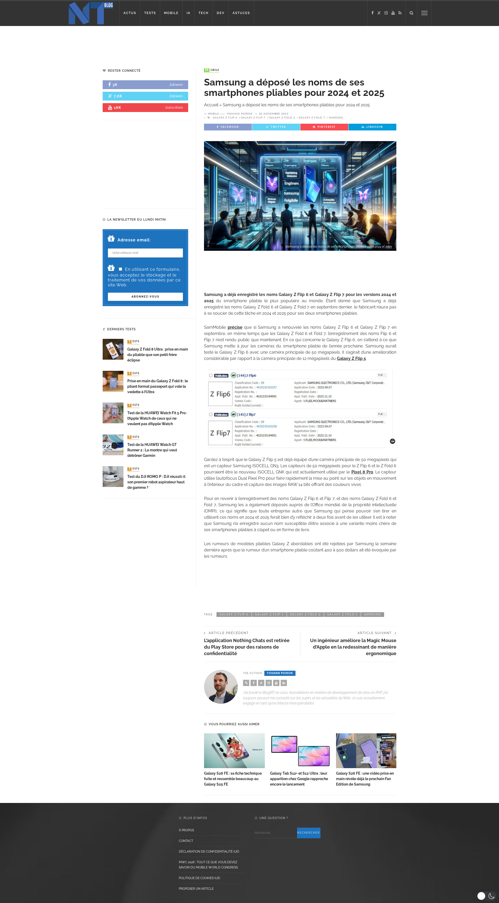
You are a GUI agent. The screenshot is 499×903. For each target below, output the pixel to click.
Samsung (336, 117)
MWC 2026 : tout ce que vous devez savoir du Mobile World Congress (208, 864)
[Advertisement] (99, 43)
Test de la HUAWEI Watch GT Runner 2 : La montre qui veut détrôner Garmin (152, 450)
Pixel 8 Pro (362, 472)
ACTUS (129, 13)
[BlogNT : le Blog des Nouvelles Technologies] (91, 12)
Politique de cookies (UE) (199, 878)
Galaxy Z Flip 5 (351, 358)
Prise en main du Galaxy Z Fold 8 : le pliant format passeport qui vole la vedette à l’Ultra (157, 386)
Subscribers (174, 107)
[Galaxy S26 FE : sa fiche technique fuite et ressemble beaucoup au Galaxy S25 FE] (234, 750)
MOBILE (171, 13)
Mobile (212, 70)
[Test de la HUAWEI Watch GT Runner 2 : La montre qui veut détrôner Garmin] (113, 444)
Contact (186, 841)
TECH (204, 13)
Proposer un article (196, 889)
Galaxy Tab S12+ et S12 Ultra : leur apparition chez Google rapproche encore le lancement (299, 778)
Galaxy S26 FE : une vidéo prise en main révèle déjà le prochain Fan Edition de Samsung (365, 778)
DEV (221, 13)
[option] (234, 760)
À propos (186, 830)
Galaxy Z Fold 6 (282, 117)
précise (235, 327)
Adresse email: (134, 240)
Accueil (211, 104)
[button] (486, 896)
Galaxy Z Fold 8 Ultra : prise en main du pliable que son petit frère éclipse (157, 354)
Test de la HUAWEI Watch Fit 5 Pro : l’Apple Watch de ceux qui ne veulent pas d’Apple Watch (157, 418)
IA (189, 13)
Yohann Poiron (240, 114)
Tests (133, 342)
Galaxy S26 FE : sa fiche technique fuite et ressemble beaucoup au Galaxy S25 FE (233, 778)
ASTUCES (241, 13)
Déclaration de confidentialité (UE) (209, 851)
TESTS (150, 13)
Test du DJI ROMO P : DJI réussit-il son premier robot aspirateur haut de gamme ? (156, 482)
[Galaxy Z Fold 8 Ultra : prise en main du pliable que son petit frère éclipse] (113, 349)
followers (176, 85)
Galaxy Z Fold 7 (312, 117)
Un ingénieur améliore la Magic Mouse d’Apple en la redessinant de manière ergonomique (353, 647)
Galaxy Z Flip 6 (225, 117)
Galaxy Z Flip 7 (253, 117)
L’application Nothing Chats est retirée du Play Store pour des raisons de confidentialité (247, 647)
